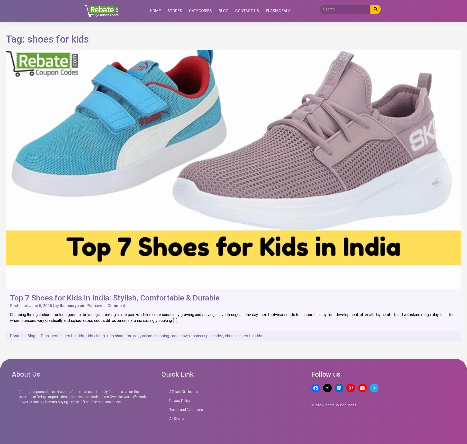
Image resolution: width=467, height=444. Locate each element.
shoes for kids (249, 336)
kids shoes (95, 336)
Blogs (32, 336)
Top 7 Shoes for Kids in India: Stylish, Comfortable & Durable (115, 297)
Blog (223, 11)
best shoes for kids (67, 336)
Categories (200, 11)
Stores (175, 11)
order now (179, 336)
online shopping (155, 336)
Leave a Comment (109, 305)
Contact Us (247, 11)
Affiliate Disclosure (183, 392)
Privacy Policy (179, 401)
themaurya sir (72, 305)
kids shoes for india (123, 336)
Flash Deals (278, 11)
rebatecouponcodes (206, 336)
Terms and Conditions (186, 410)
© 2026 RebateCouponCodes (333, 405)
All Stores (176, 419)
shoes (230, 336)
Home (155, 11)
